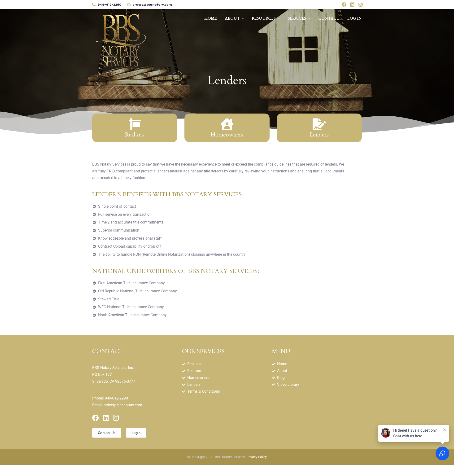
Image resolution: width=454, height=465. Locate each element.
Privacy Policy (256, 457)
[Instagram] (360, 4)
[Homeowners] (227, 124)
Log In (354, 18)
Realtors (134, 135)
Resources (264, 18)
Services (297, 18)
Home (210, 18)
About (232, 18)
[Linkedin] (352, 4)
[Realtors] (135, 124)
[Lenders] (319, 124)
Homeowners (227, 135)
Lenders (319, 135)
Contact (328, 18)
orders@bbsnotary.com (123, 405)
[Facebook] (344, 4)
